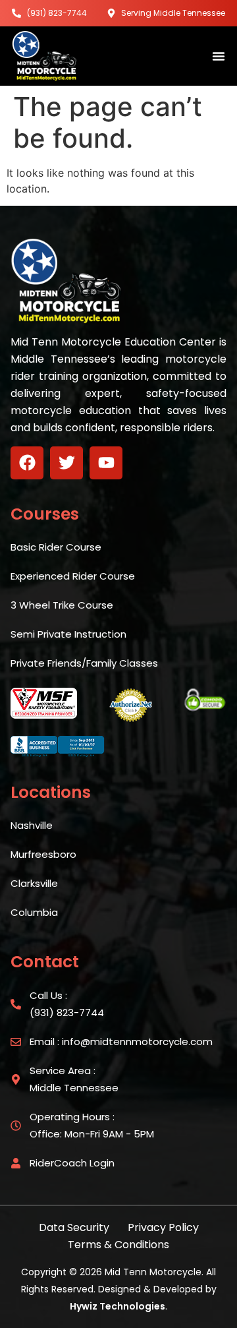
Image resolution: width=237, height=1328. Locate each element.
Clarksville (34, 883)
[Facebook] (27, 462)
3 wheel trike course (62, 605)
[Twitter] (66, 462)
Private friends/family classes (84, 663)
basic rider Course (56, 547)
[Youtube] (106, 462)
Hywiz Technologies (117, 1306)
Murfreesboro (43, 854)
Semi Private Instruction (68, 634)
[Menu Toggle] (218, 56)
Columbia (34, 912)
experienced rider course (73, 576)
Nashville (32, 825)
